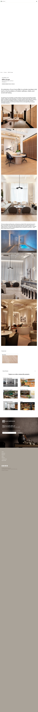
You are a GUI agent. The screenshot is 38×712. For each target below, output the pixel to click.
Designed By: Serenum (5, 470)
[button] (36, 1)
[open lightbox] (19, 116)
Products (3, 453)
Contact (3, 457)
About (3, 456)
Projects (3, 454)
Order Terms (4, 460)
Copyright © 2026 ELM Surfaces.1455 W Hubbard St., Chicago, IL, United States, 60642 (9, 468)
